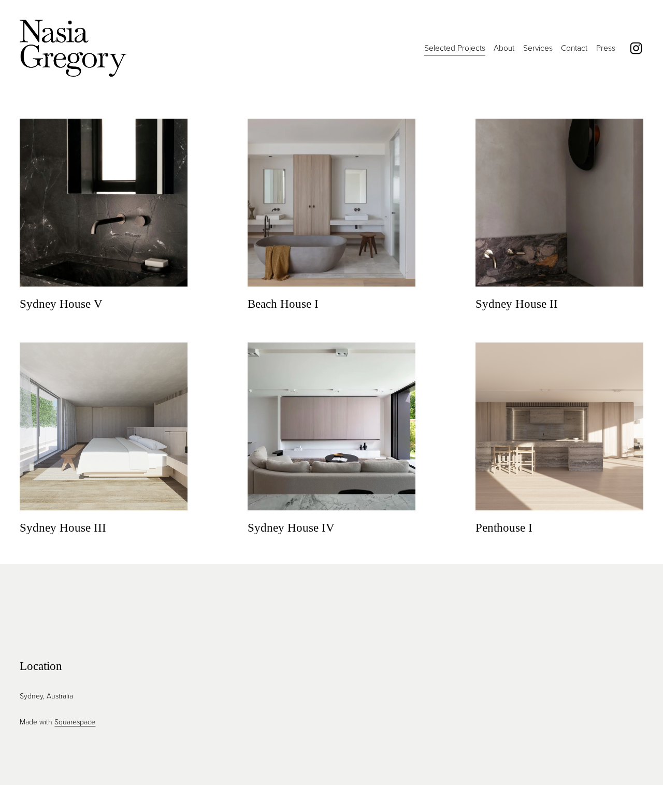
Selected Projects (454, 47)
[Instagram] (636, 48)
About (504, 47)
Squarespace (74, 721)
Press (605, 47)
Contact (574, 47)
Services (538, 47)
